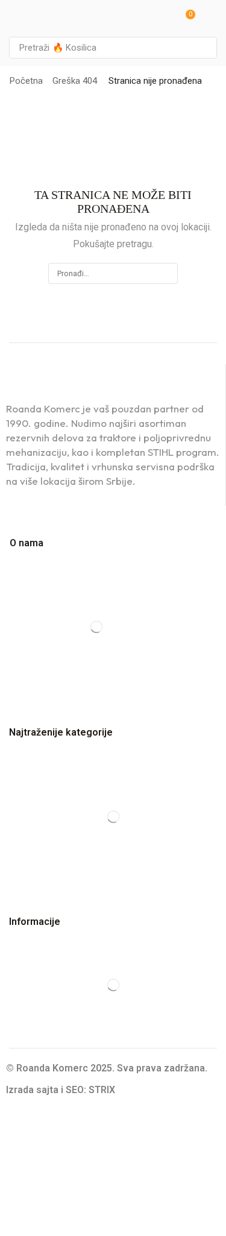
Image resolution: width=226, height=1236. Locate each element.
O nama (26, 543)
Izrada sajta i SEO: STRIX (60, 1090)
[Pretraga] (204, 47)
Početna (26, 80)
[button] (186, 18)
